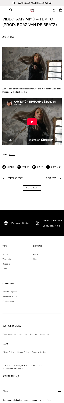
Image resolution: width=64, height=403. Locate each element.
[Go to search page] (11, 10)
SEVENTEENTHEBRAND (31, 366)
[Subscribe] (59, 391)
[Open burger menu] (4, 10)
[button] (11, 10)
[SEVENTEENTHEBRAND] (32, 10)
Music (12, 154)
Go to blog (32, 188)
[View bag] (60, 10)
